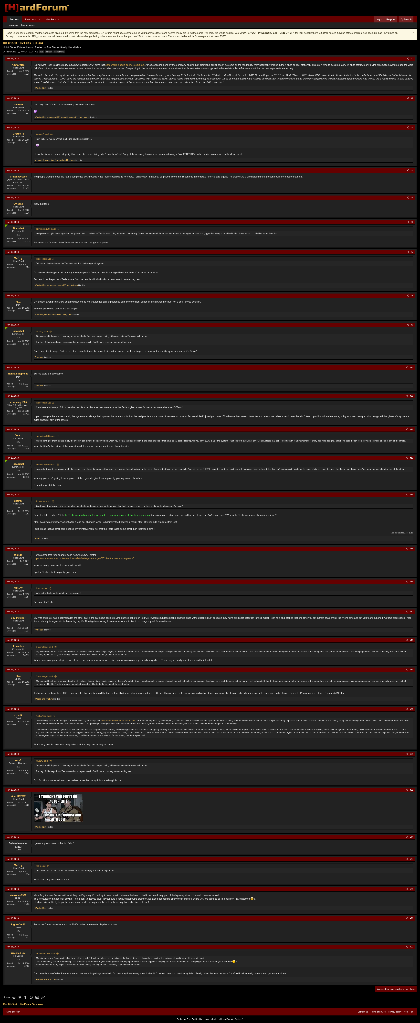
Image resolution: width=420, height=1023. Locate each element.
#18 (411, 640)
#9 (412, 325)
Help (406, 1012)
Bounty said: (42, 588)
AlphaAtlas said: (44, 716)
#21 (411, 754)
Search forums (28, 25)
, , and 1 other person (62, 117)
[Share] (408, 59)
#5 (412, 198)
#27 (411, 947)
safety (49, 52)
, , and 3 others (56, 285)
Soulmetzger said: (44, 647)
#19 (411, 670)
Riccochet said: (43, 259)
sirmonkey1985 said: (46, 229)
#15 (411, 549)
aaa (41, 52)
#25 (411, 889)
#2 (412, 98)
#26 (411, 918)
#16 (411, 581)
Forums (14, 19)
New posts (31, 19)
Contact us (363, 1012)
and (44, 699)
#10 (411, 367)
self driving (59, 52)
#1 (412, 59)
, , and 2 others (54, 160)
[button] (39, 19)
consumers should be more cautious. (125, 64)
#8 (412, 296)
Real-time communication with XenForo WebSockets (219, 1019)
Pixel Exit (191, 1019)
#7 (412, 252)
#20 (411, 709)
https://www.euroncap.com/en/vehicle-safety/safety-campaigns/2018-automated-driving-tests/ (84, 558)
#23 (411, 837)
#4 (412, 170)
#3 (412, 127)
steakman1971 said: (45, 953)
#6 (412, 222)
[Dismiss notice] (413, 33)
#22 (411, 790)
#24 (411, 859)
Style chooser (13, 1012)
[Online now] (5, 225)
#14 (411, 494)
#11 (411, 396)
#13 (411, 458)
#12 (411, 429)
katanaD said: (42, 134)
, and (53, 314)
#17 (411, 611)
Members (51, 19)
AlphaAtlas (11, 51)
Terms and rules (378, 1012)
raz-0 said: (41, 866)
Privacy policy (394, 1012)
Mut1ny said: (42, 331)
